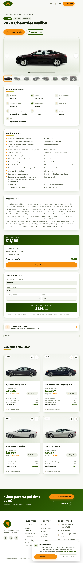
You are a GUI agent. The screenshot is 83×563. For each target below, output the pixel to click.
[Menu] (77, 4)
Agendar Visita (41, 265)
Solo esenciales (68, 557)
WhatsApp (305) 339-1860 (69, 535)
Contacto (45, 540)
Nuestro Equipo (47, 528)
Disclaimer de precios (12, 336)
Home (5, 14)
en (60, 4)
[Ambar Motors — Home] (8, 3)
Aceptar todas (45, 557)
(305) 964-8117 (61, 503)
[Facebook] (5, 538)
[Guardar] (32, 357)
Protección (29, 537)
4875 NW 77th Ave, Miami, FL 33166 (68, 526)
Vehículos (13, 14)
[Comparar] (51, 4)
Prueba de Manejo (14, 32)
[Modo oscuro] (55, 4)
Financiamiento (35, 32)
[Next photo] (76, 56)
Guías (43, 531)
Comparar (28, 545)
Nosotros (44, 525)
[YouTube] (16, 538)
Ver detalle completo (13, 409)
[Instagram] (11, 538)
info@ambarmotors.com (70, 540)
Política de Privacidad (68, 551)
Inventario (29, 525)
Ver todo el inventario (61, 497)
